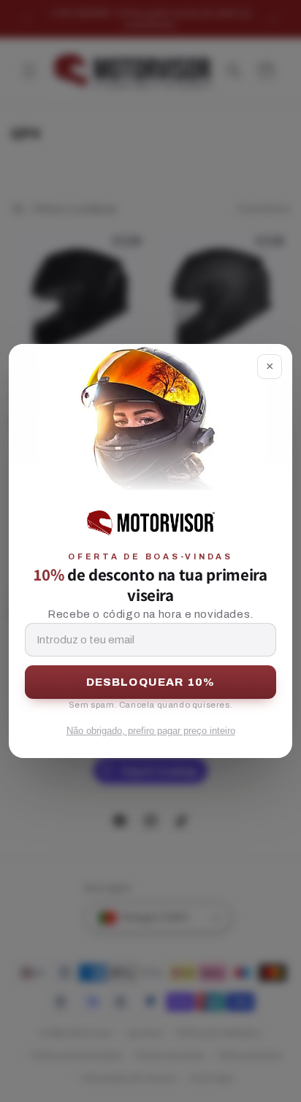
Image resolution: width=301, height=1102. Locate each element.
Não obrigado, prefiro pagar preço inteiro (150, 730)
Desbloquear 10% (151, 682)
